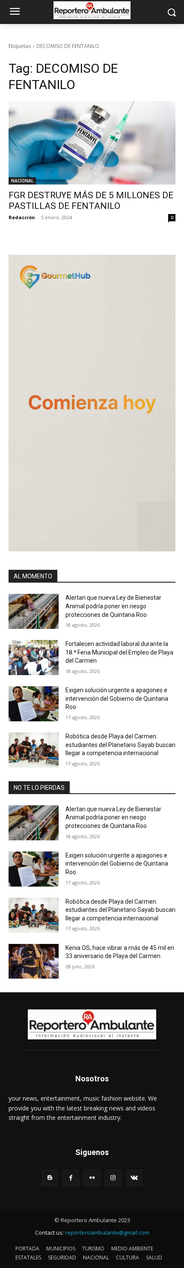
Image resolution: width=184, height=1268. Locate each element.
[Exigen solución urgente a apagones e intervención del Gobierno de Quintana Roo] (34, 703)
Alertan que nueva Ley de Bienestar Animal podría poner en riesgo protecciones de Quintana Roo (113, 606)
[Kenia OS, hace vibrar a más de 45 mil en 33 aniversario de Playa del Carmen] (34, 961)
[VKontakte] (134, 1178)
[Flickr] (91, 1178)
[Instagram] (113, 1178)
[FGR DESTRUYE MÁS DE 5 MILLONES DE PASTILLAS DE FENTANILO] (92, 143)
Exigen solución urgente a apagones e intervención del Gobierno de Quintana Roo (116, 698)
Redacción (22, 217)
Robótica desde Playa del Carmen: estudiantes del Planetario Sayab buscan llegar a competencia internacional (120, 744)
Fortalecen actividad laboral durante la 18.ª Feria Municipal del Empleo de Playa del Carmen (119, 652)
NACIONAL (22, 181)
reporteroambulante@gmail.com (107, 1232)
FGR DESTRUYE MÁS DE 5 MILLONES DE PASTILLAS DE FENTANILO (91, 200)
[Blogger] (50, 1178)
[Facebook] (70, 1178)
